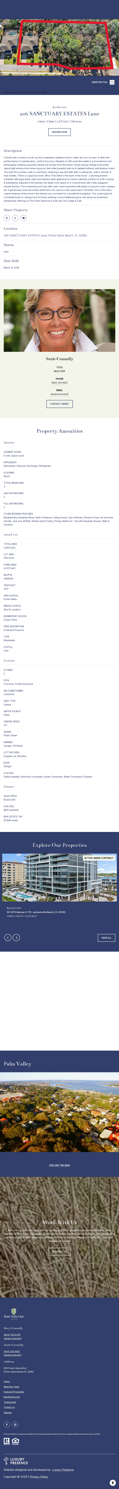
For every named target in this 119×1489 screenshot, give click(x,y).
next (63, 82)
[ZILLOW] (15, 1424)
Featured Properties (14, 1391)
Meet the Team (11, 1386)
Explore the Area (59, 1165)
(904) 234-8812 (59, 382)
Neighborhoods (12, 1397)
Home (7, 1381)
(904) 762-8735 (12, 1334)
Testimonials (10, 1402)
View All (106, 937)
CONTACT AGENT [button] (59, 404)
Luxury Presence (63, 1469)
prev (55, 82)
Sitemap (8, 1412)
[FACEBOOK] (7, 1424)
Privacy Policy (39, 1476)
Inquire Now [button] (59, 132)
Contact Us (9, 1407)
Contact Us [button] (59, 1251)
